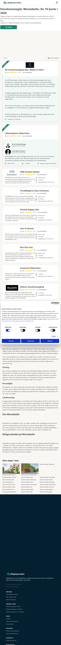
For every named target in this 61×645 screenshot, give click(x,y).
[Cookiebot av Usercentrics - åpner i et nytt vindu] (52, 303)
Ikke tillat (11, 341)
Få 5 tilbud (8, 27)
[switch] (23, 330)
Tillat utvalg (30, 341)
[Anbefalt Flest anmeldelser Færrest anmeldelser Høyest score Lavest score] (8, 58)
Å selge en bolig (7, 401)
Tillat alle (49, 341)
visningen (21, 407)
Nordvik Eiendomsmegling (27, 353)
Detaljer (54, 336)
